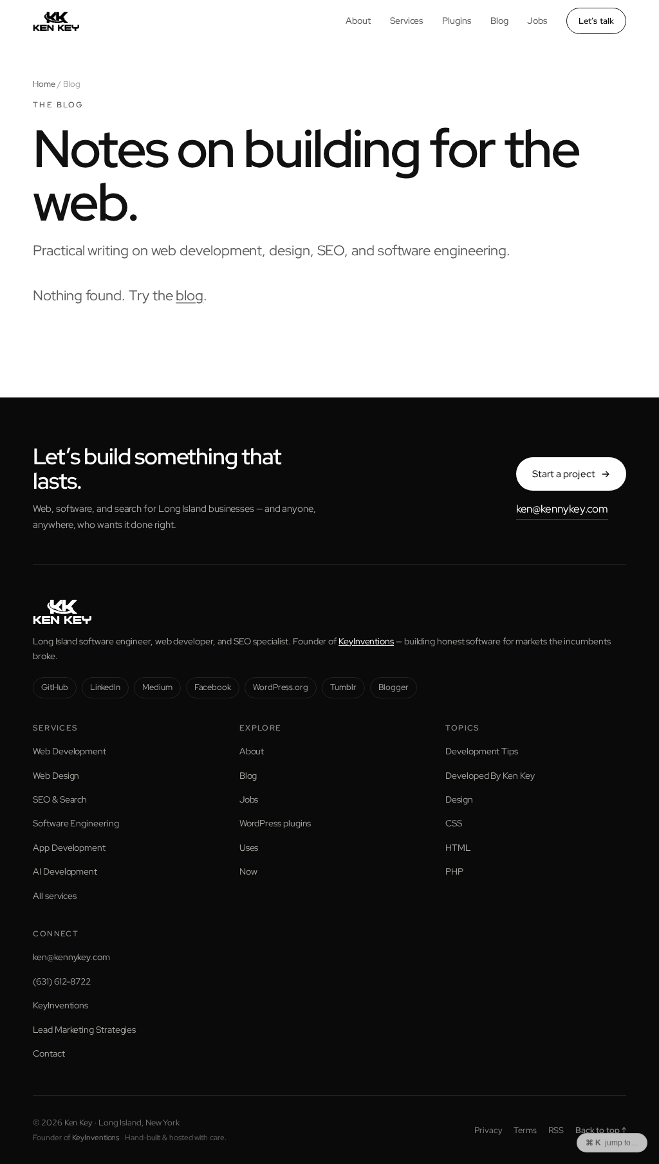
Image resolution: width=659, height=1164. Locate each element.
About (358, 20)
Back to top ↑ (600, 1130)
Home (44, 83)
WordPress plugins (275, 823)
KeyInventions (366, 641)
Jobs (537, 20)
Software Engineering (75, 823)
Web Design (56, 775)
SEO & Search (60, 799)
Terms (525, 1130)
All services (55, 896)
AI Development (65, 871)
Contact (48, 1053)
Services (406, 20)
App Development (69, 847)
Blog (499, 20)
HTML (457, 847)
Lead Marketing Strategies (84, 1029)
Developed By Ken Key (489, 775)
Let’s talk (596, 20)
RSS (556, 1130)
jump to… (612, 1142)
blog (189, 295)
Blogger (393, 687)
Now (248, 871)
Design (459, 799)
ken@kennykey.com (562, 509)
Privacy (488, 1130)
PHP (454, 871)
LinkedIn (105, 687)
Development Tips (481, 751)
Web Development (69, 751)
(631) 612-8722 (62, 981)
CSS (453, 823)
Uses (249, 847)
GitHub (54, 687)
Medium (157, 687)
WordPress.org (280, 687)
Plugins (456, 20)
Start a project (571, 474)
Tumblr (343, 687)
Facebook (212, 687)
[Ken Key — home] (56, 21)
